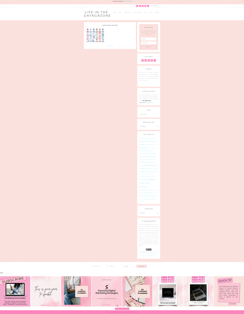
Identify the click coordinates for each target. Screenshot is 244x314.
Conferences (143, 150)
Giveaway (155, 168)
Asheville (142, 138)
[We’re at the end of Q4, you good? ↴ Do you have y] (137, 291)
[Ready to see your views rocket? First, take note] (229, 291)
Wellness (141, 201)
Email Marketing (151, 162)
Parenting (143, 190)
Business (143, 148)
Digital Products (145, 159)
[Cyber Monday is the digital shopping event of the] (168, 291)
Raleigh (155, 190)
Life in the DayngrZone (97, 13)
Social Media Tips (151, 196)
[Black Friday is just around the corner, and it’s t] (198, 291)
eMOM (148, 165)
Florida (141, 168)
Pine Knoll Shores (150, 190)
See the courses (128, 1)
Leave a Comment (109, 45)
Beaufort (154, 138)
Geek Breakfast (147, 168)
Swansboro (148, 199)
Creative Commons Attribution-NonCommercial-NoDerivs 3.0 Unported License (148, 253)
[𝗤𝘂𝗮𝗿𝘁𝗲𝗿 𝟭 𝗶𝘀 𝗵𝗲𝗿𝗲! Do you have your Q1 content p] (76, 291)
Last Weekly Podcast (149, 174)
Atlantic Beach (148, 138)
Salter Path (155, 192)
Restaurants (148, 193)
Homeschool (154, 171)
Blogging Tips (145, 141)
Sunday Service (142, 199)
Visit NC (153, 199)
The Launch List (150, 102)
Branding (152, 144)
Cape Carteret (149, 148)
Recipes (141, 192)
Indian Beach (141, 174)
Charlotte (154, 148)
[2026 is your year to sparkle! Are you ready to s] (46, 291)
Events (154, 165)
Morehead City (143, 176)
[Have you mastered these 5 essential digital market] (107, 291)
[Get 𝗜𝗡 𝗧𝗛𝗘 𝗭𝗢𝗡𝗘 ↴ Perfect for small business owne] (15, 291)
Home (148, 171)
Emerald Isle (142, 165)
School (141, 196)
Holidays (142, 172)
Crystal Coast (150, 153)
